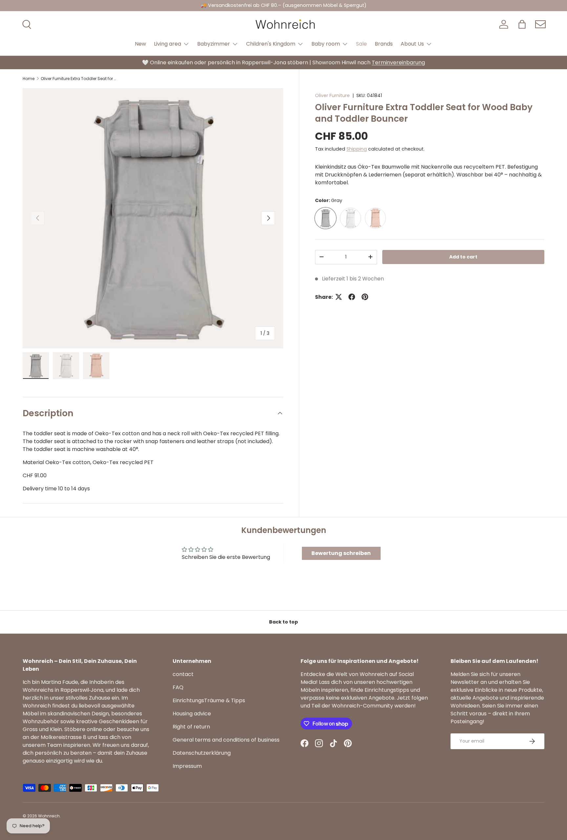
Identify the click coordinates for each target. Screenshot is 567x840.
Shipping (356, 148)
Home (28, 79)
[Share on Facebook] (351, 296)
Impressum (187, 766)
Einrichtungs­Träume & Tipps (209, 700)
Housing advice (192, 713)
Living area (167, 44)
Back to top (283, 622)
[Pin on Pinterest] (364, 296)
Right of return (191, 726)
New (140, 44)
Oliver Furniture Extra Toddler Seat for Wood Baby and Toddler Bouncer (80, 79)
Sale (361, 44)
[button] (522, 24)
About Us (412, 44)
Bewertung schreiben (341, 553)
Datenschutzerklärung (202, 753)
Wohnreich (49, 816)
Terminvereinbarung (398, 62)
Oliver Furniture (332, 95)
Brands (384, 44)
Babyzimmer (213, 44)
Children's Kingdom (270, 44)
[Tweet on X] (338, 296)
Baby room (325, 44)
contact (183, 674)
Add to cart (463, 257)
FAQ (178, 687)
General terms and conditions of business (226, 740)
